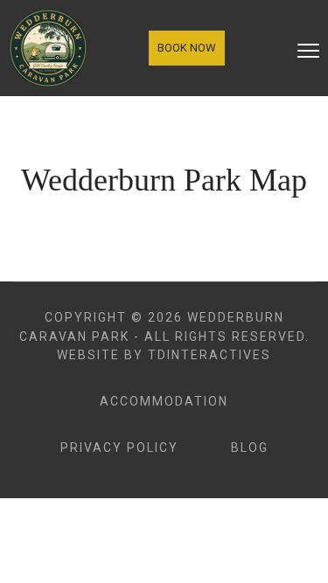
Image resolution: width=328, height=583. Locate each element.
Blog (250, 448)
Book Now (186, 47)
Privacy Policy (119, 448)
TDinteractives (209, 355)
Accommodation (164, 401)
